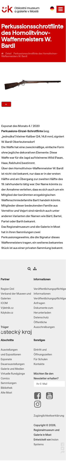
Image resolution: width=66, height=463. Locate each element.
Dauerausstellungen (12, 364)
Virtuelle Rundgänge (13, 373)
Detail (8, 53)
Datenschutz (41, 317)
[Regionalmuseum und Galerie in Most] (2, 53)
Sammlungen (8, 383)
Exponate (6, 359)
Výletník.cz (7, 307)
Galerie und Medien (12, 368)
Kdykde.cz (7, 312)
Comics (5, 378)
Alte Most (6, 392)
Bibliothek (6, 387)
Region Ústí (7, 288)
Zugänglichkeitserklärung (49, 415)
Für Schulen (41, 359)
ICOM (4, 303)
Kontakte (39, 364)
